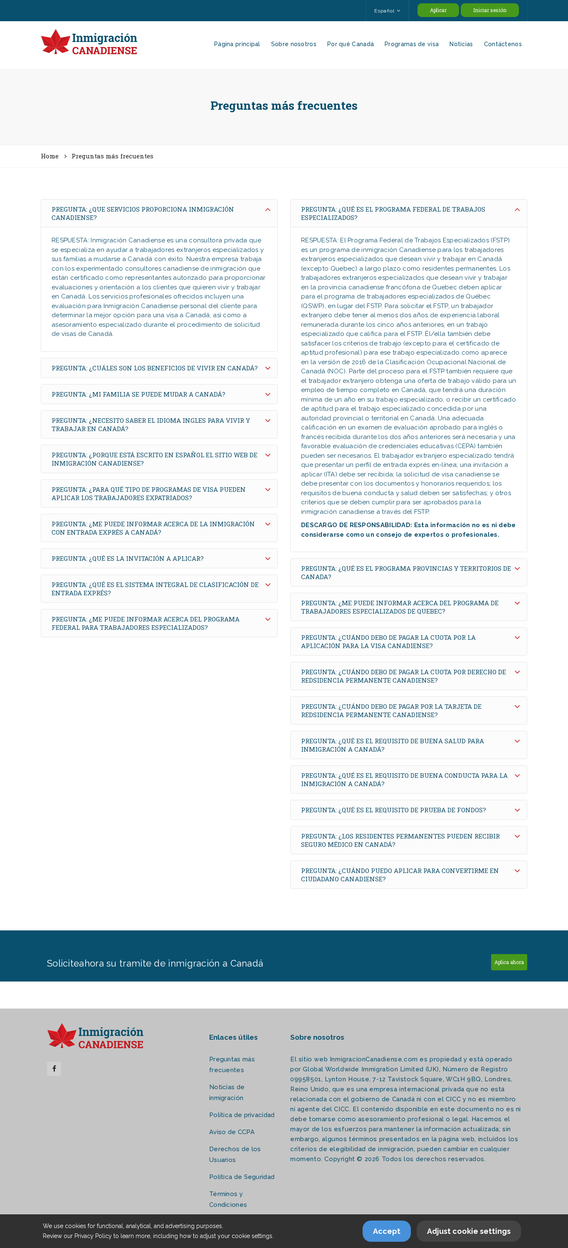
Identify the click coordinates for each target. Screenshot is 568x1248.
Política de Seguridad (241, 1177)
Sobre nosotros (293, 44)
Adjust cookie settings (469, 1231)
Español (384, 11)
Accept (386, 1231)
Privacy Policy (93, 1236)
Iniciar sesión (489, 10)
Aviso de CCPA (231, 1132)
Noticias (461, 44)
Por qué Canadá (350, 44)
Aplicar (438, 10)
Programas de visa (412, 44)
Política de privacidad (242, 1115)
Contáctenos (503, 44)
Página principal (237, 44)
